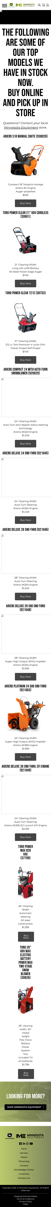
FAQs (25, 1204)
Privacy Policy (25, 1201)
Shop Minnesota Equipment (24, 1107)
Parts (24, 1149)
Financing (24, 1161)
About (24, 1157)
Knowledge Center (24, 1169)
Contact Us (24, 1178)
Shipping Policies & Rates (25, 1196)
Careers (24, 1165)
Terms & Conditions (25, 1199)
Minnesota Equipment (21, 127)
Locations (24, 1174)
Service (24, 1153)
